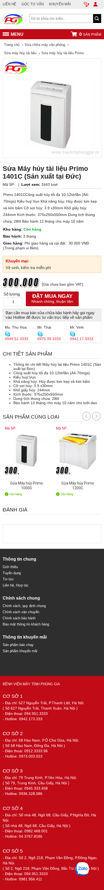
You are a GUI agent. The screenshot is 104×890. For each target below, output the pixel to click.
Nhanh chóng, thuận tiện (52, 298)
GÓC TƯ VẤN (33, 4)
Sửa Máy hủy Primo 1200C (77, 485)
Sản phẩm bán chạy (18, 645)
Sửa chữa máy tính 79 (31, 667)
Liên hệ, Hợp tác (16, 585)
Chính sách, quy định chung (24, 606)
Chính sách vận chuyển (21, 612)
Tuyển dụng (12, 573)
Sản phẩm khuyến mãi (20, 651)
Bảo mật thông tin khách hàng (26, 624)
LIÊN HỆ (9, 4)
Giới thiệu (10, 567)
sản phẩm (90, 34)
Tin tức (8, 579)
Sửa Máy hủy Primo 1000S (26, 485)
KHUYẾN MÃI (60, 4)
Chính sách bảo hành (19, 618)
